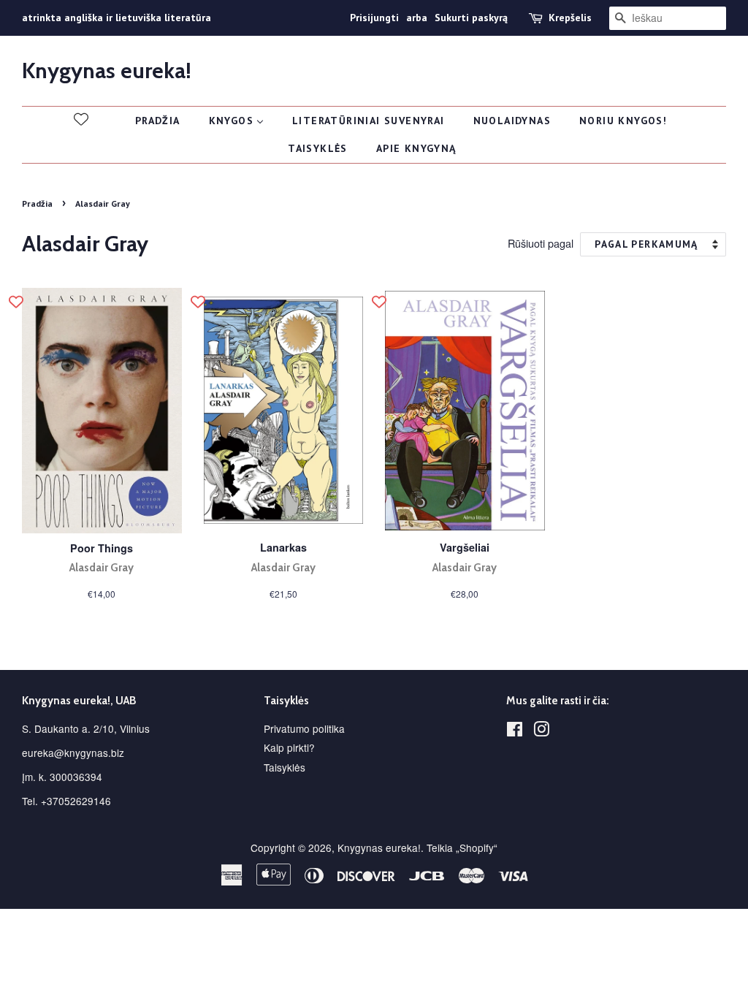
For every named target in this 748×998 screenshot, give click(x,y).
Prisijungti (374, 17)
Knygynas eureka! (106, 71)
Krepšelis (570, 17)
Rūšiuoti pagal (540, 243)
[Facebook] (514, 731)
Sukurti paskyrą (471, 17)
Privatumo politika (304, 728)
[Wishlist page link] (81, 119)
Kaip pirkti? (289, 747)
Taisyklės (284, 767)
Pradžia (37, 203)
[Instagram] (541, 731)
